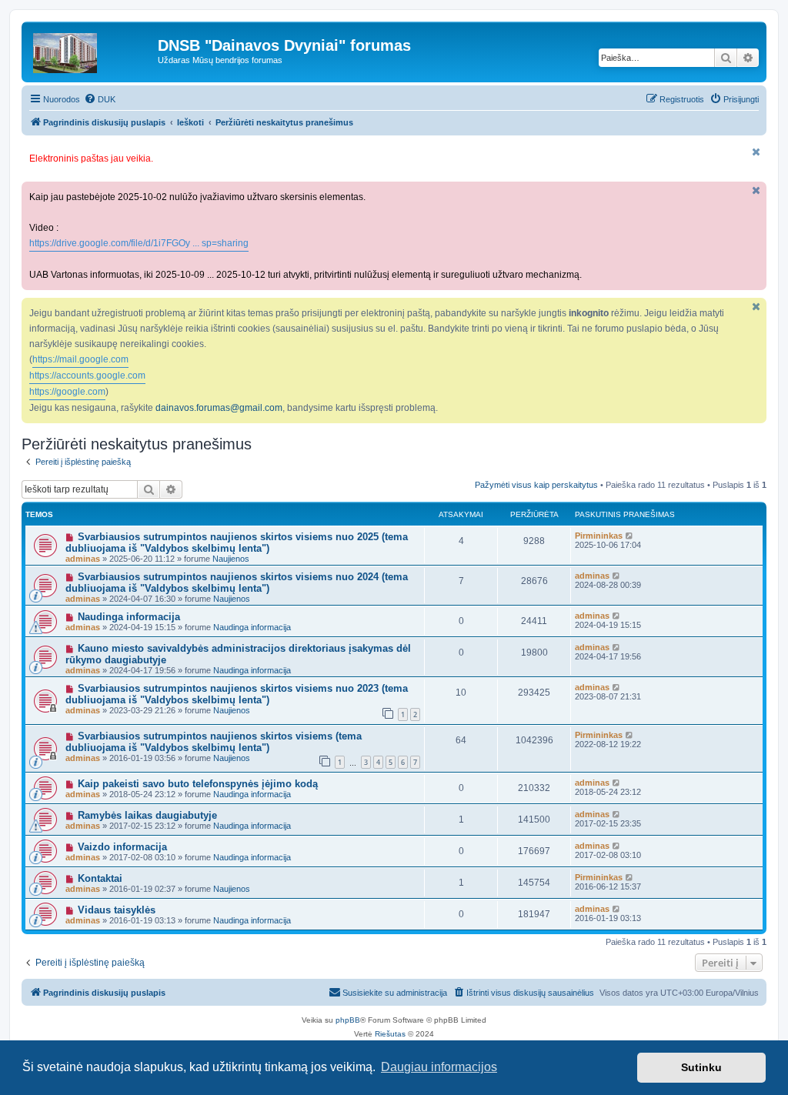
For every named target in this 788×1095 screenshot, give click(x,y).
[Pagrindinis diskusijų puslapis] (91, 49)
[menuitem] (99, 99)
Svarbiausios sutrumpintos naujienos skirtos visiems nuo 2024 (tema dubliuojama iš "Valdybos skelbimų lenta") (236, 582)
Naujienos (230, 558)
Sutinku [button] (701, 1067)
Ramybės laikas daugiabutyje (147, 815)
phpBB (348, 1020)
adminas (82, 558)
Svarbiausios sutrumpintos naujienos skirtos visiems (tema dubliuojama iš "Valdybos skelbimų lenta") (213, 741)
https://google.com (67, 391)
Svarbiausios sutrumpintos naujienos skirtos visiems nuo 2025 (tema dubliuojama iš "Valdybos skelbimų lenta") (236, 542)
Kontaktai (100, 878)
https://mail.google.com (80, 359)
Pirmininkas (599, 535)
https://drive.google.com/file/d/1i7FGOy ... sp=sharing (139, 243)
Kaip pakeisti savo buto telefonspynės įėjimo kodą (198, 784)
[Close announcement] (756, 152)
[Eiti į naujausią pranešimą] (630, 535)
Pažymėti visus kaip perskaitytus (536, 484)
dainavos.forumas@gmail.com (218, 407)
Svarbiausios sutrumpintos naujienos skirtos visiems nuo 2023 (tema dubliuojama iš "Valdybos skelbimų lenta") (236, 694)
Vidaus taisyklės (116, 910)
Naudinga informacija (129, 617)
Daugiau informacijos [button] (439, 1066)
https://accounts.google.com (87, 375)
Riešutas (390, 1034)
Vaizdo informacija (122, 847)
